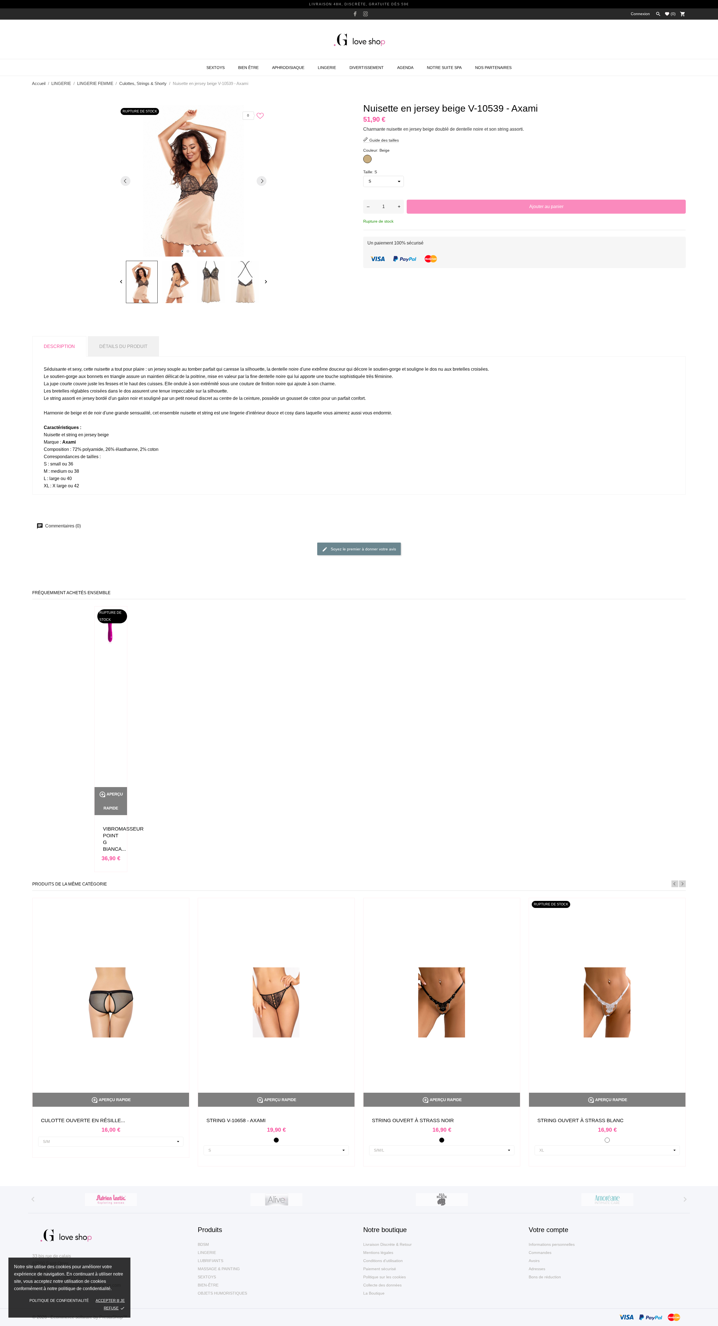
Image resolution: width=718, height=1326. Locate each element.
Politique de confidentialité (59, 1301)
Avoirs (534, 1260)
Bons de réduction (545, 1277)
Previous (674, 883)
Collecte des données (382, 1285)
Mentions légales (378, 1252)
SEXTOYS (207, 1277)
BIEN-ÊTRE (208, 1285)
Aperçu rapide (111, 1099)
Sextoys (215, 67)
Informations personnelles (552, 1244)
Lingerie (327, 67)
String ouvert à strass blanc (580, 1120)
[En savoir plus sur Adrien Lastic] (111, 1199)
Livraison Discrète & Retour (387, 1244)
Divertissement (366, 67)
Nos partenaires (493, 67)
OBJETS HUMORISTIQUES (222, 1293)
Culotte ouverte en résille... (83, 1120)
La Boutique (374, 1293)
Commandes (540, 1252)
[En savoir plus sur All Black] (441, 1199)
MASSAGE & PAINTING (219, 1269)
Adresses (537, 1269)
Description (59, 346)
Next (682, 883)
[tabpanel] (193, 181)
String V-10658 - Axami (236, 1120)
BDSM (203, 1244)
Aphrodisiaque (288, 67)
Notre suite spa (444, 67)
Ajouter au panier (546, 206)
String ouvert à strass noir (413, 1120)
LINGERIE (207, 1252)
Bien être (248, 67)
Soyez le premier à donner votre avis (363, 548)
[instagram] (365, 13)
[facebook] (355, 13)
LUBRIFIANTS (210, 1260)
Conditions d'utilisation (383, 1260)
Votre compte (548, 1229)
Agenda (405, 67)
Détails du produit (123, 346)
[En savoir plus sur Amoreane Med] (607, 1199)
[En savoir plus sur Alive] (276, 1199)
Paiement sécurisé (379, 1269)
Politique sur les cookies (384, 1277)
